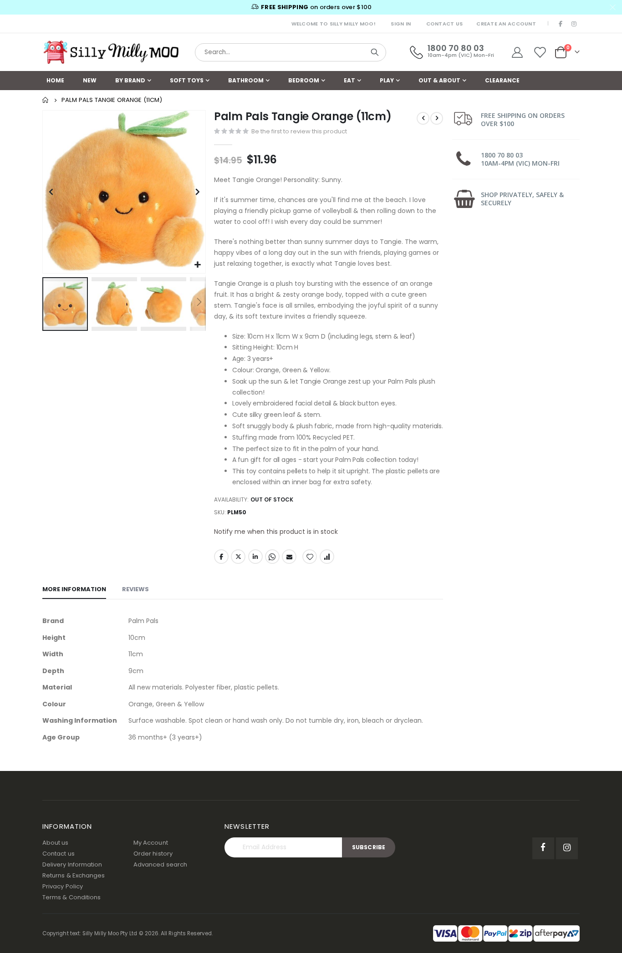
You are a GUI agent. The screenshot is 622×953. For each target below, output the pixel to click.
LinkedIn (255, 556)
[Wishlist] (540, 52)
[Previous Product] (423, 118)
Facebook (221, 556)
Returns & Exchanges (73, 875)
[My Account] (517, 52)
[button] (197, 265)
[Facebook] (561, 24)
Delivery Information (72, 864)
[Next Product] (436, 118)
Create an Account (506, 23)
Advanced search (160, 864)
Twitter (238, 556)
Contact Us (444, 23)
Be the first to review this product (299, 131)
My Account (150, 842)
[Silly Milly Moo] (110, 52)
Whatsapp (272, 556)
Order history (153, 853)
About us (55, 842)
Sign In (401, 23)
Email (289, 556)
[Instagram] (574, 24)
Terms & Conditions (71, 897)
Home (45, 100)
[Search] (374, 52)
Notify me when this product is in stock (276, 531)
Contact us (58, 853)
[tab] (74, 590)
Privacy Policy (62, 886)
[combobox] (290, 52)
